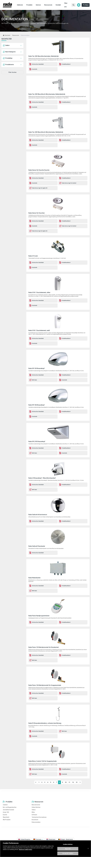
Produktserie (9, 64)
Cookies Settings (68, 844)
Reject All (67, 848)
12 (73, 782)
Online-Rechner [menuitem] (36, 807)
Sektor (7, 45)
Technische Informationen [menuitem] (39, 817)
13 (76, 782)
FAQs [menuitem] (33, 812)
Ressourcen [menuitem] (48, 5)
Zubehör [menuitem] (5, 804)
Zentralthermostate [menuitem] (8, 809)
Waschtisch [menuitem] (6, 817)
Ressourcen (15, 35)
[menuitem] (78, 5)
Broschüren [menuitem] (35, 819)
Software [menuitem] (34, 814)
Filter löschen (12, 72)
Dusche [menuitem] (5, 814)
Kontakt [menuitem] (58, 5)
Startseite (7, 35)
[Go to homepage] (7, 4)
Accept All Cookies (67, 853)
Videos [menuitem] (34, 809)
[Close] (88, 848)
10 (65, 782)
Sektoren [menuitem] (20, 5)
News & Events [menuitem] (36, 804)
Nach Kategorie (10, 52)
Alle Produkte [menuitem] (6, 819)
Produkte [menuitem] (29, 5)
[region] (45, 848)
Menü (87, 5)
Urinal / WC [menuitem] (6, 812)
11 (69, 782)
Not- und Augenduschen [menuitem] (9, 807)
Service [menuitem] (38, 5)
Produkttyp (8, 58)
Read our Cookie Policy (25, 849)
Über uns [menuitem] (65, 5)
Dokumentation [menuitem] (36, 822)
